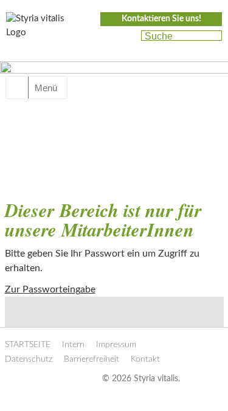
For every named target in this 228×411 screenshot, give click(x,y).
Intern (73, 344)
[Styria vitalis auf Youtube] (126, 36)
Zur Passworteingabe (50, 289)
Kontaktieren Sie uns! (161, 19)
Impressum (116, 344)
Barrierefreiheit (91, 359)
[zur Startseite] (42, 29)
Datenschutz (28, 359)
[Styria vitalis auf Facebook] (105, 36)
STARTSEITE (27, 344)
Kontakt (145, 359)
